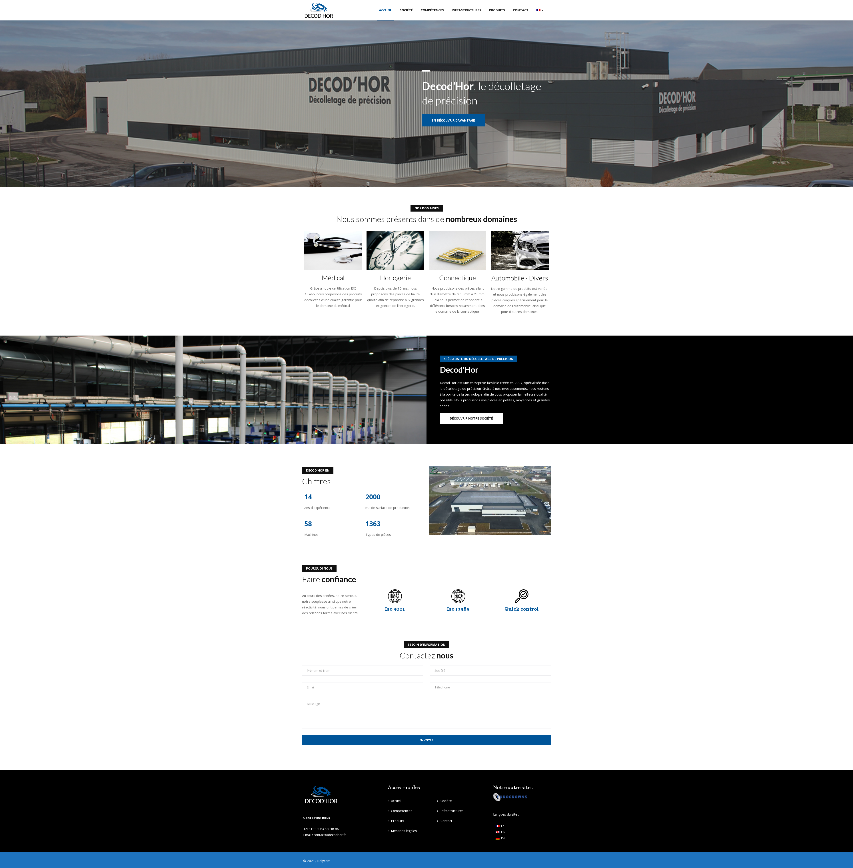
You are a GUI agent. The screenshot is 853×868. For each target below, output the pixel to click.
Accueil (385, 10)
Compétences (432, 10)
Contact (520, 10)
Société (406, 10)
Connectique (457, 278)
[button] (471, 418)
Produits (497, 10)
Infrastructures (466, 10)
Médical (333, 278)
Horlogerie (395, 278)
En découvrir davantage (453, 120)
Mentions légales (404, 830)
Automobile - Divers (519, 278)
